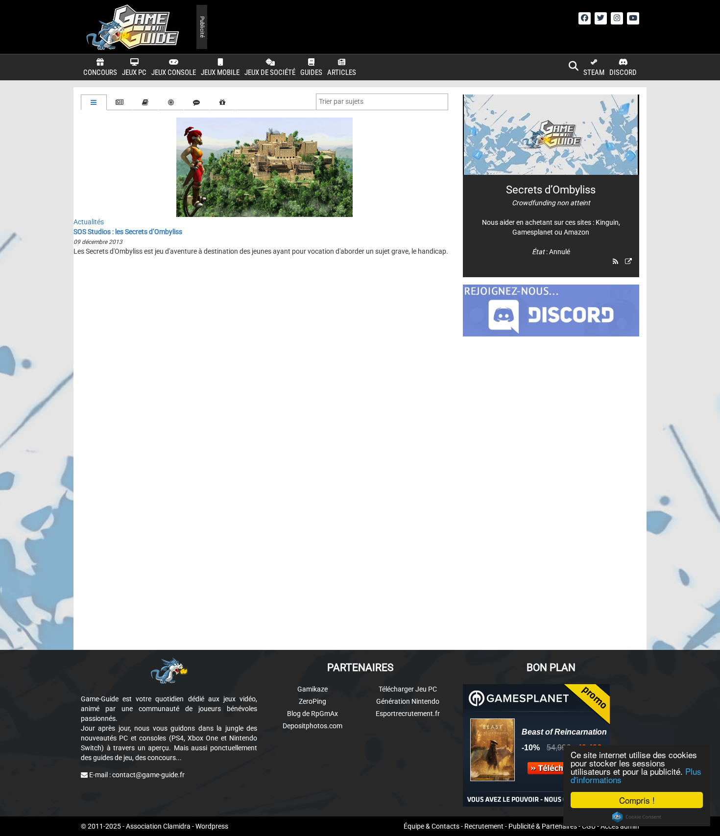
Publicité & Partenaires (542, 826)
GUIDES (311, 72)
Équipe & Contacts (431, 826)
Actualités (88, 222)
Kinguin (607, 222)
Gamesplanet (532, 232)
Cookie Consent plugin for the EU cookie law (636, 817)
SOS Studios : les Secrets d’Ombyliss (127, 232)
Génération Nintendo (407, 701)
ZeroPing (312, 701)
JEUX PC (134, 72)
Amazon (576, 232)
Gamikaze (312, 689)
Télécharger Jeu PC (408, 689)
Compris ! (637, 800)
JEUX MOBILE (220, 72)
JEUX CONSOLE (173, 72)
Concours (100, 72)
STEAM (593, 72)
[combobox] (382, 102)
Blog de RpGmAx (312, 713)
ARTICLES (341, 72)
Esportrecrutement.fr (408, 713)
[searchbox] (343, 101)
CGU (589, 826)
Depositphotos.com (312, 726)
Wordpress (211, 826)
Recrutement (484, 826)
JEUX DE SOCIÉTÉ (269, 72)
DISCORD (623, 72)
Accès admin (619, 826)
